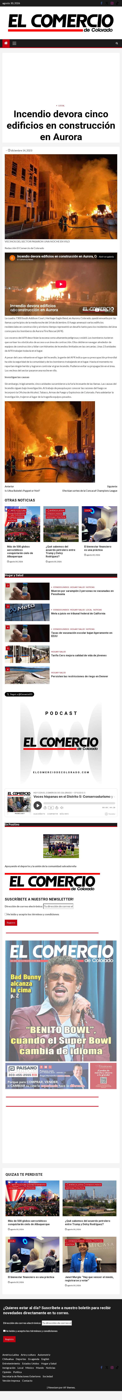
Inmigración (8, 1367)
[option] (61, 592)
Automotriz (44, 1354)
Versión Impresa (11, 1380)
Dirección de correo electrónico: (24, 906)
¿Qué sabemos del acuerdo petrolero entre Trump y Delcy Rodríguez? (60, 551)
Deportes (21, 1358)
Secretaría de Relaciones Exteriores (21, 1376)
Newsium (53, 1387)
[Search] (117, 43)
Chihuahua (8, 1358)
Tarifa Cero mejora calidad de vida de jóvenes (79, 655)
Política (61, 517)
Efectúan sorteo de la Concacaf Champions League (89, 488)
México (29, 1367)
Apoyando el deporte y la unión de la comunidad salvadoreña (40, 866)
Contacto (27, 1380)
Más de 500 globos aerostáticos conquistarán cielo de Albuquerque (20, 551)
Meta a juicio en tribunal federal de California (78, 613)
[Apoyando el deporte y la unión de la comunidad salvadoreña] (61, 846)
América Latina (56, 510)
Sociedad (48, 1376)
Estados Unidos (16, 517)
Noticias (12, 520)
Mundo (40, 1367)
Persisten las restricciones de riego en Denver (79, 676)
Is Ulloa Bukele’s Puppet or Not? (22, 488)
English (45, 1358)
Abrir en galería (106, 256)
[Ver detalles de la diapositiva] (61, 1015)
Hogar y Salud (77, 587)
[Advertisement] (61, 75)
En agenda (33, 1358)
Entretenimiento (16, 514)
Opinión (6, 1371)
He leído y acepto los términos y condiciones (33, 914)
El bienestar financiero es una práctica (31, 1277)
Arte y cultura (18, 510)
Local (61, 105)
